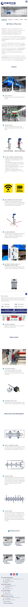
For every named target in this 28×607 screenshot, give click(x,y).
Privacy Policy (6, 601)
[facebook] (11, 574)
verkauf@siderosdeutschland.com (10, 599)
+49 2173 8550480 (7, 598)
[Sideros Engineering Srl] (10, 3)
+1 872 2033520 (7, 587)
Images (21, 19)
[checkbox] (2, 304)
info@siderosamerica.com (9, 588)
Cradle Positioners (7, 562)
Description (4, 19)
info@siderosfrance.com (8, 594)
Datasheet (10, 19)
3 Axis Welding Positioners (20, 562)
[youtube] (14, 574)
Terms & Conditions (8, 603)
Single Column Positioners (7, 544)
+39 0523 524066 (7, 580)
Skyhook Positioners (19, 544)
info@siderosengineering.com (9, 581)
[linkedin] (17, 574)
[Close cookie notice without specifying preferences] (26, 294)
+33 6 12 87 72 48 (7, 593)
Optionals (16, 19)
